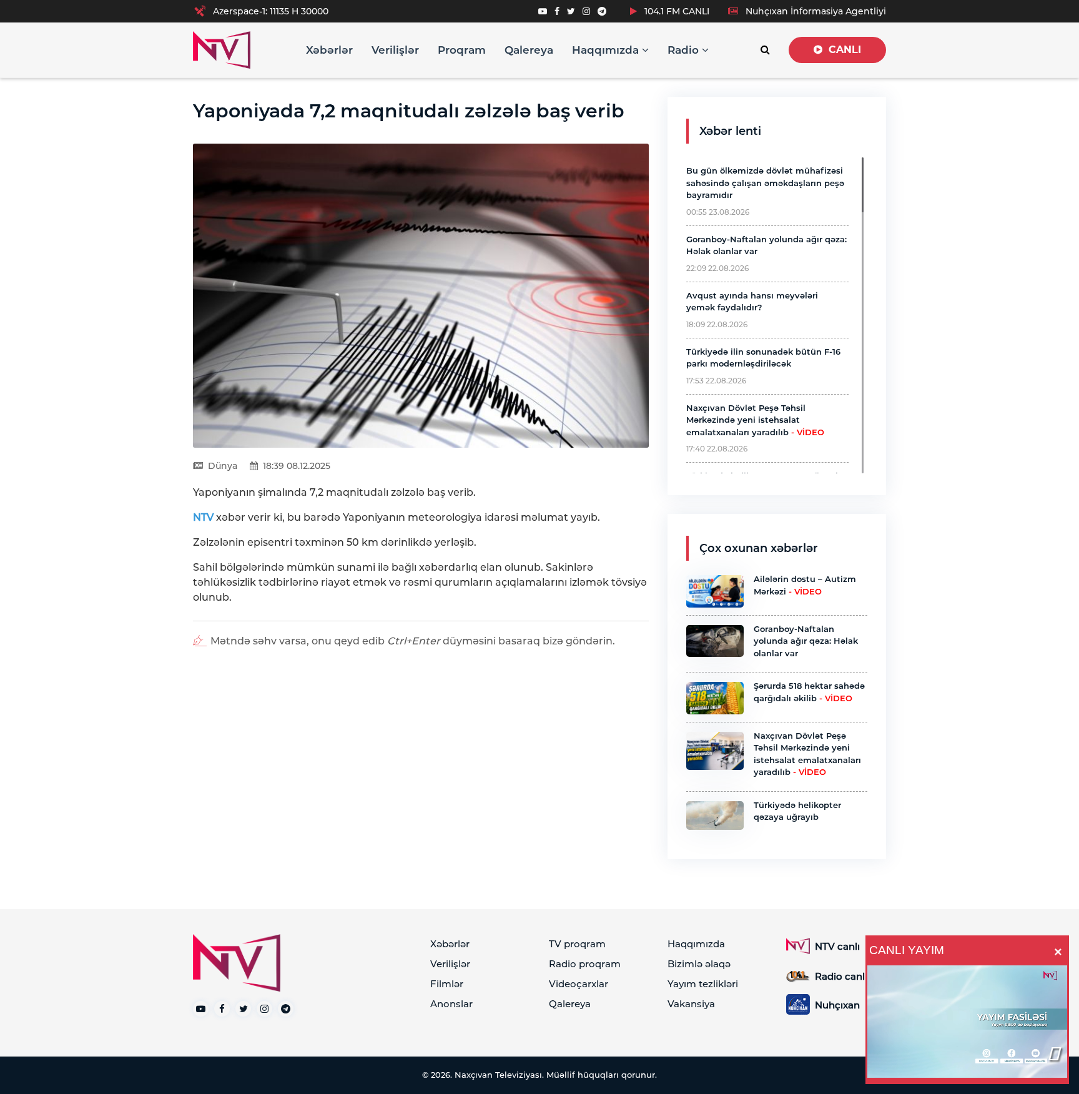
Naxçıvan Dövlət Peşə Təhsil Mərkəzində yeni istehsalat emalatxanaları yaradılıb (755, 420)
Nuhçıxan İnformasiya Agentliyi (814, 11)
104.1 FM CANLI (675, 11)
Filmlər (446, 984)
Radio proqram (585, 964)
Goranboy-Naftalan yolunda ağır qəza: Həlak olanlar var (806, 641)
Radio (685, 50)
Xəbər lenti (730, 131)
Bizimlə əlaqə (699, 964)
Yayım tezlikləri (703, 984)
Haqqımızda (607, 50)
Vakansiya (691, 1004)
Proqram (462, 50)
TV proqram (577, 944)
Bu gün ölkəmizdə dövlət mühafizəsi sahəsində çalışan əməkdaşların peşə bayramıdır (765, 182)
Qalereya (529, 50)
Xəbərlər (329, 50)
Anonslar (451, 1004)
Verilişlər (395, 50)
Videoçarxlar (578, 984)
